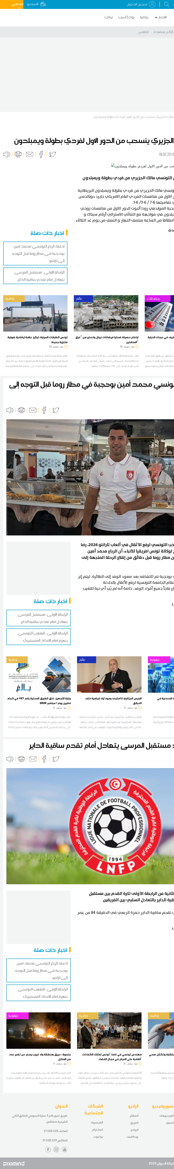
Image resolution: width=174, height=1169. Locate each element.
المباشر (134, 1115)
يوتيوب (98, 1136)
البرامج (134, 1129)
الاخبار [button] (163, 17)
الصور (170, 1122)
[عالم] (106, 313)
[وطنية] (35, 313)
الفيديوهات (166, 1115)
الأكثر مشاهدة (163, 32)
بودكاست (126, 17)
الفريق (134, 1122)
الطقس (143, 32)
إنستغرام (97, 1129)
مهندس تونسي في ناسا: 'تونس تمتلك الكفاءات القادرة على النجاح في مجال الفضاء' (112, 1056)
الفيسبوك (97, 1122)
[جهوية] (38, 1030)
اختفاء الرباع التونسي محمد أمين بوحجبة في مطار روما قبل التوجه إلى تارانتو (38, 253)
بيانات (108, 17)
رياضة (144, 17)
